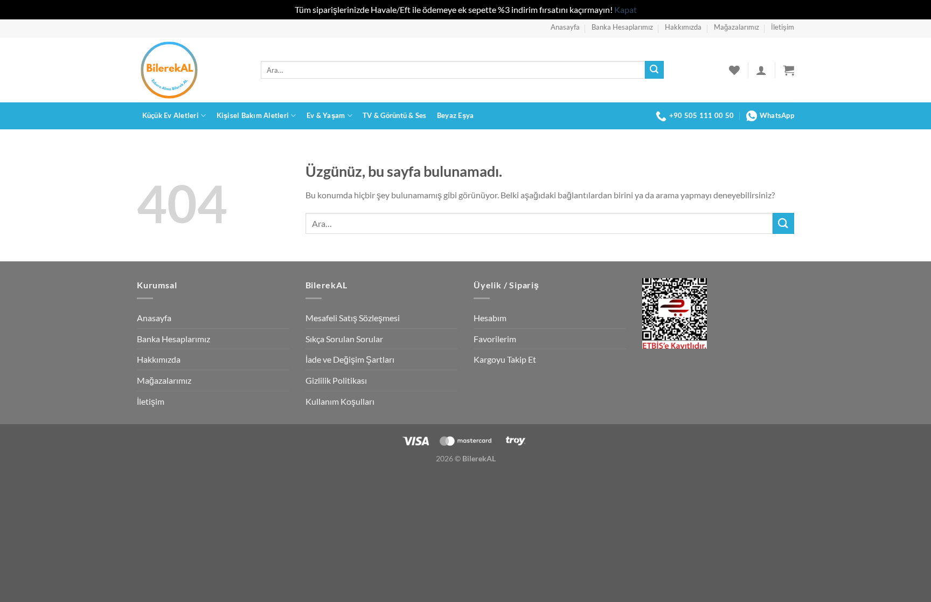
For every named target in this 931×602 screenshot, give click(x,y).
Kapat (625, 9)
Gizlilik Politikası (336, 380)
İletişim (782, 27)
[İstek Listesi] (734, 70)
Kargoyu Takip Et (505, 359)
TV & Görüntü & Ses (395, 115)
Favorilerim (495, 339)
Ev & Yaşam (326, 115)
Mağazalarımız (736, 27)
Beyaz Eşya (455, 115)
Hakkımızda (683, 27)
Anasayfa (565, 27)
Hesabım (490, 318)
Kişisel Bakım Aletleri (253, 115)
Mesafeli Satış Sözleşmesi (352, 318)
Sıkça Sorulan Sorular (344, 339)
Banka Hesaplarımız (622, 27)
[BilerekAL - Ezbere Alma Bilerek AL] (191, 70)
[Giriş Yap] (761, 70)
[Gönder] (654, 70)
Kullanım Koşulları (339, 401)
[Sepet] (788, 70)
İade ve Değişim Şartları (349, 359)
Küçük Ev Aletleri (170, 115)
